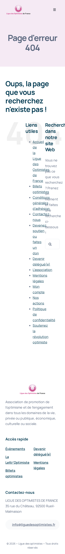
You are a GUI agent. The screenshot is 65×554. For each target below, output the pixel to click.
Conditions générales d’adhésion (41, 203)
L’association (42, 270)
